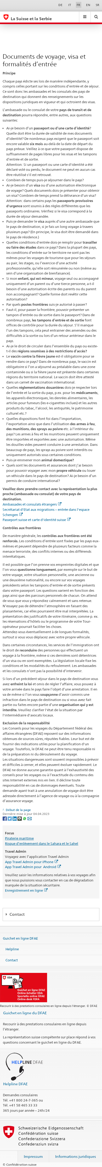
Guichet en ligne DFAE (20, 938)
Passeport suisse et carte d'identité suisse (34, 520)
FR (78, 5)
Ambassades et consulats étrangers (30, 504)
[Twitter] (10, 818)
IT (69, 5)
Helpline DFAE (15, 1084)
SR (97, 5)
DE (60, 5)
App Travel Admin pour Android (30, 867)
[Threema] (20, 818)
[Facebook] (5, 818)
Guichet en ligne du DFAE (25, 1013)
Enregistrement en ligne (24, 890)
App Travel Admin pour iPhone (29, 862)
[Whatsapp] (24, 818)
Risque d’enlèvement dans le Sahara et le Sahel (41, 843)
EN (88, 5)
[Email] (29, 818)
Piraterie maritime (19, 838)
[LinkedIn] (15, 818)
